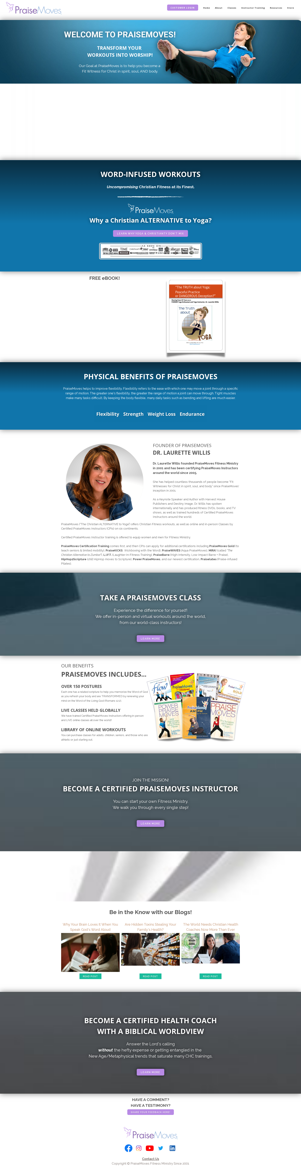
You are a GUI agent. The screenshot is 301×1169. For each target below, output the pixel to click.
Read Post (90, 976)
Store (290, 7)
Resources (276, 7)
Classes (231, 7)
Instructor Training (253, 7)
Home (206, 7)
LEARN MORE (150, 638)
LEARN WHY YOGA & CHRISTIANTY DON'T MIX (150, 233)
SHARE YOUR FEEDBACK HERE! (150, 1112)
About (218, 7)
